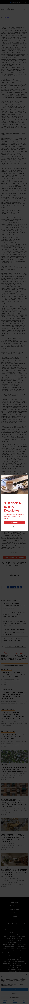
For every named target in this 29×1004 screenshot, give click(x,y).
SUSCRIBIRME (14, 522)
